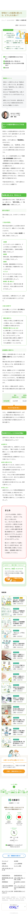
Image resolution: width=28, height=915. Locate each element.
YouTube (19, 812)
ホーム (3, 20)
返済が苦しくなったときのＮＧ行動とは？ (14, 64)
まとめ (7, 67)
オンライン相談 (17, 866)
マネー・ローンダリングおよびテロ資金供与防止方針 (19, 887)
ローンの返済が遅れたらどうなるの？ (14, 57)
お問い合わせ (5, 866)
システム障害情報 (18, 863)
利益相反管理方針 (6, 875)
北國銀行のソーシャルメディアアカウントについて (14, 846)
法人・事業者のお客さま (14, 856)
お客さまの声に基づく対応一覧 (7, 869)
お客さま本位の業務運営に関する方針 (7, 886)
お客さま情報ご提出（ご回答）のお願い (19, 878)
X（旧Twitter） (14, 828)
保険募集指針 (5, 882)
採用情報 (4, 863)
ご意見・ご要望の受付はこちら (14, 771)
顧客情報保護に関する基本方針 (7, 878)
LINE (9, 812)
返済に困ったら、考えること (12, 61)
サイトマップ (5, 861)
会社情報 (16, 861)
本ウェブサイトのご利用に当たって (7, 892)
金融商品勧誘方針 (18, 875)
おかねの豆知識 (10, 20)
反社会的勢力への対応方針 (19, 882)
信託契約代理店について (19, 891)
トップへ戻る (14, 784)
